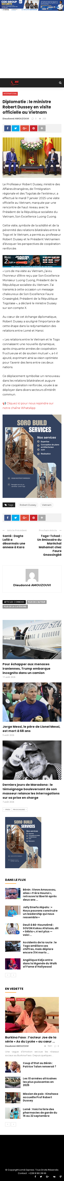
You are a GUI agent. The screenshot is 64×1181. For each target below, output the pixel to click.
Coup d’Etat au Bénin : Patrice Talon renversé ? (39, 1064)
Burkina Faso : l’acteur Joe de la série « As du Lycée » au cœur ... (30, 1039)
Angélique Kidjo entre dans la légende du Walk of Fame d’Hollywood (40, 963)
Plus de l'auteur (36, 601)
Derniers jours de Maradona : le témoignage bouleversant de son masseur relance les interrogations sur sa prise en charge (31, 791)
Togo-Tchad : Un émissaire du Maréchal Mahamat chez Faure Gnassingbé (49, 545)
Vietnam (46, 505)
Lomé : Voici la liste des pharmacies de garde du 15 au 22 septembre (40, 1112)
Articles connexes (14, 601)
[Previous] (7, 975)
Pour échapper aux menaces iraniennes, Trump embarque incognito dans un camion (26, 668)
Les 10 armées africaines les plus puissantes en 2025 (40, 1082)
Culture (21, 999)
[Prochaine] (13, 975)
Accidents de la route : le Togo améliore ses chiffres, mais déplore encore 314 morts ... (40, 947)
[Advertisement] (32, 44)
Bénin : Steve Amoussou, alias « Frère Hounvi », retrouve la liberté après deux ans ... (40, 895)
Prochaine (19, 809)
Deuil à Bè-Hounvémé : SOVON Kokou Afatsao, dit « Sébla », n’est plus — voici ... (41, 930)
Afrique (10, 999)
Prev (7, 809)
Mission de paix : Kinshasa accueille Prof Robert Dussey (40, 1097)
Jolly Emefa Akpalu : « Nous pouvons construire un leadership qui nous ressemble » (40, 912)
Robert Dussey (28, 505)
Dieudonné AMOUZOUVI (16, 118)
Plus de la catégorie (15, 606)
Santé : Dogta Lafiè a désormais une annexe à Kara (14, 541)
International (10, 93)
